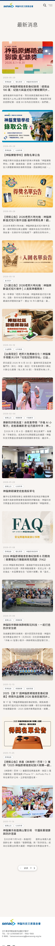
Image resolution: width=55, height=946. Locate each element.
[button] (45, 5)
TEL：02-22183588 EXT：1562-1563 (18, 934)
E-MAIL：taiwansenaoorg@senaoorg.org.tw (21, 936)
